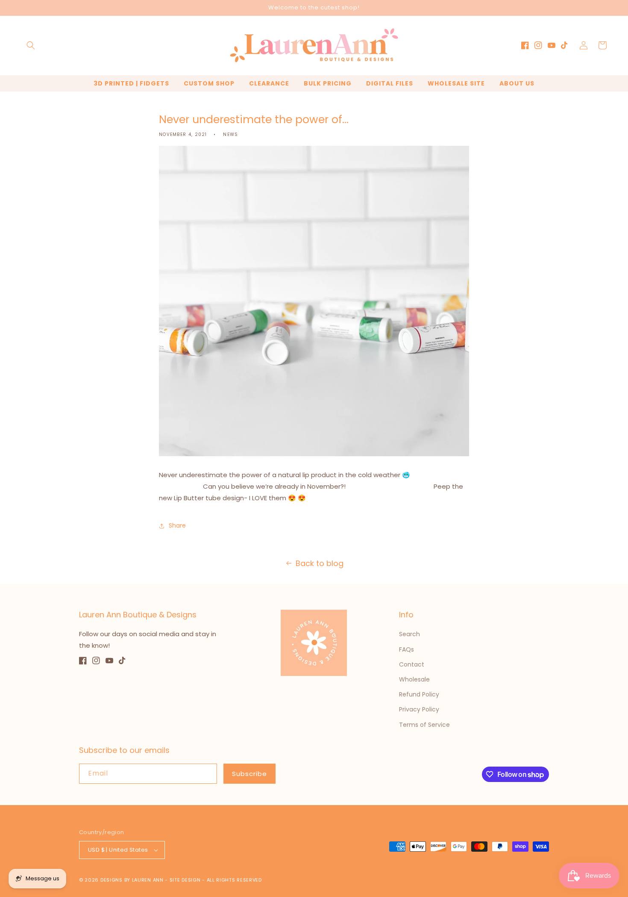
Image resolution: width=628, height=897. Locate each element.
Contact (411, 664)
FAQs (406, 649)
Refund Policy (419, 694)
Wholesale (414, 679)
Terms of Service (424, 724)
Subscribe (249, 773)
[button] (30, 45)
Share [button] (177, 525)
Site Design (185, 879)
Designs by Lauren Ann (132, 879)
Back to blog (319, 563)
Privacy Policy (419, 709)
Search (409, 634)
